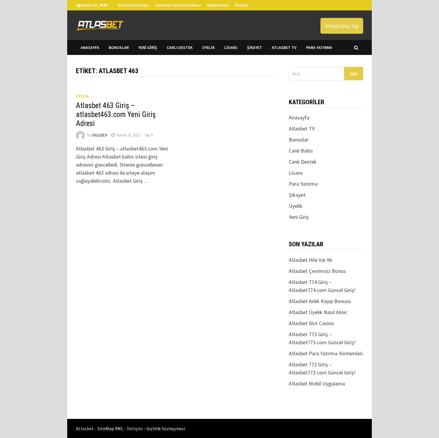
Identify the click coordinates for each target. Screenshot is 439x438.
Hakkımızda (218, 5)
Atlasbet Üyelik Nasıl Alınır (318, 312)
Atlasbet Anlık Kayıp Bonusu (320, 301)
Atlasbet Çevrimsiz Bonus (317, 271)
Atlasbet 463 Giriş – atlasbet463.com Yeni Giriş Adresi (116, 114)
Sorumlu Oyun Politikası (178, 5)
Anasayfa (90, 47)
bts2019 (100, 135)
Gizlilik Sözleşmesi (165, 428)
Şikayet (254, 47)
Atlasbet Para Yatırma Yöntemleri (326, 353)
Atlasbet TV (284, 47)
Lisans (230, 47)
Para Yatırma (319, 47)
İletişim (242, 5)
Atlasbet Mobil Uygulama (317, 383)
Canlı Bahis (301, 150)
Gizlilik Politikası (133, 5)
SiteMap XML (110, 428)
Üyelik (208, 47)
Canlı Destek (180, 47)
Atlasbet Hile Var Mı (310, 259)
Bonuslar (119, 47)
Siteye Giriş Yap (342, 25)
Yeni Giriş (147, 47)
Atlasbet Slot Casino (311, 323)
